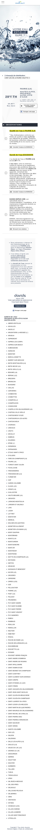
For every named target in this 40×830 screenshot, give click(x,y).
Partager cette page (29, 111)
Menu (3, 2)
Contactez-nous (20, 306)
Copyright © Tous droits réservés (20, 827)
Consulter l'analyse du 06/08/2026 (29, 105)
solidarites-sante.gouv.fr (19, 260)
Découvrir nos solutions (20, 229)
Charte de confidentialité (25, 829)
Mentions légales (12, 829)
